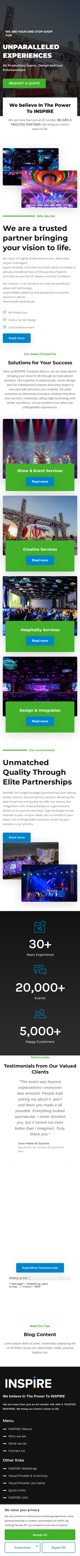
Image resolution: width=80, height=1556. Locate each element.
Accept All (40, 1535)
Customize (23, 1547)
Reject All (58, 1547)
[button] (13, 1163)
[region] (40, 1530)
